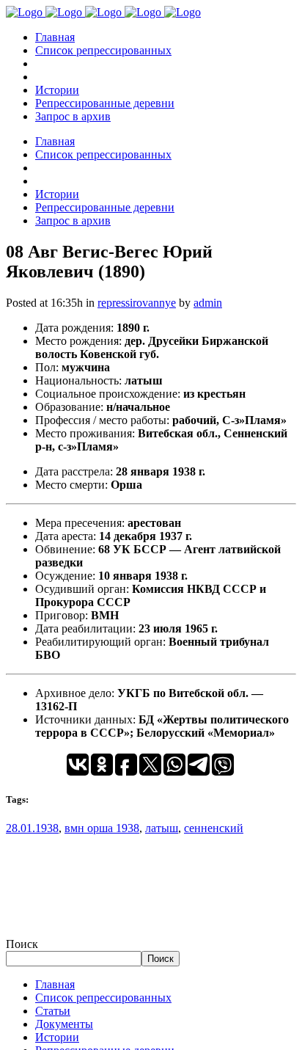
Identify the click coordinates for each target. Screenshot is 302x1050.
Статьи (52, 1011)
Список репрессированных (103, 997)
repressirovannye (136, 302)
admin (208, 302)
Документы (64, 1024)
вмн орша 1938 (102, 828)
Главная (55, 984)
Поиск (22, 944)
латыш (161, 828)
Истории (57, 1037)
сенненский (213, 828)
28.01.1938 (32, 828)
